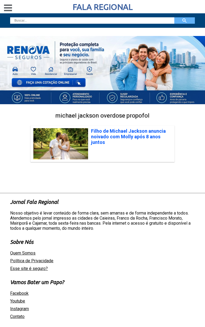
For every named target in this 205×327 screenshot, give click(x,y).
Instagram (19, 308)
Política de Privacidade (31, 260)
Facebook (19, 293)
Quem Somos (23, 253)
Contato (17, 316)
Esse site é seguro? (29, 268)
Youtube (17, 301)
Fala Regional (103, 6)
